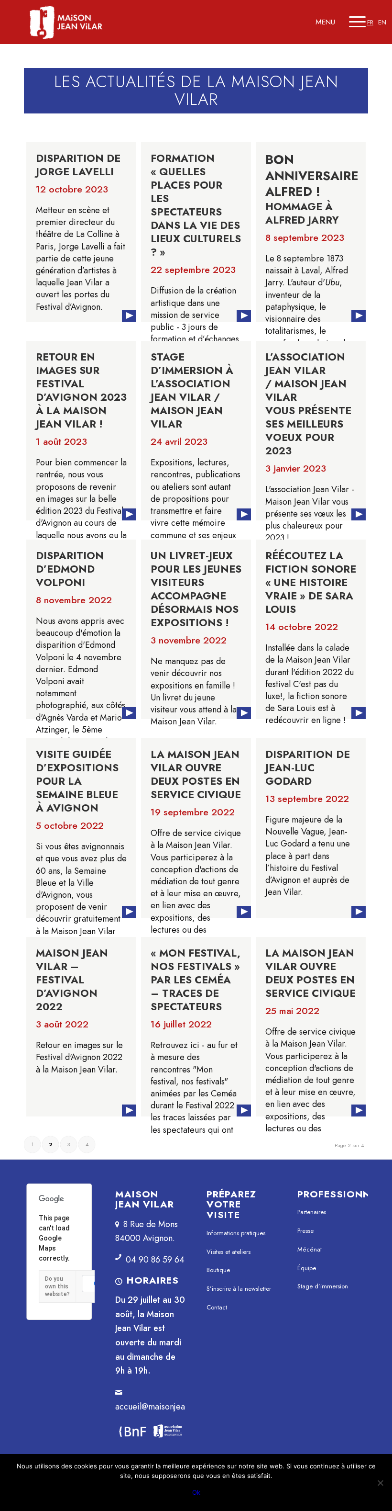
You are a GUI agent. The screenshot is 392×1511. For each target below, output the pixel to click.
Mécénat (309, 1249)
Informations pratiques (236, 1233)
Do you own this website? (57, 1286)
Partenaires (311, 1212)
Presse (305, 1230)
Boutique (218, 1269)
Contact (217, 1307)
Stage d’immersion (322, 1286)
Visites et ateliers (228, 1251)
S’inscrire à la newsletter (239, 1288)
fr (370, 22)
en (382, 22)
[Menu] (357, 22)
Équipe (306, 1268)
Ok (196, 1492)
